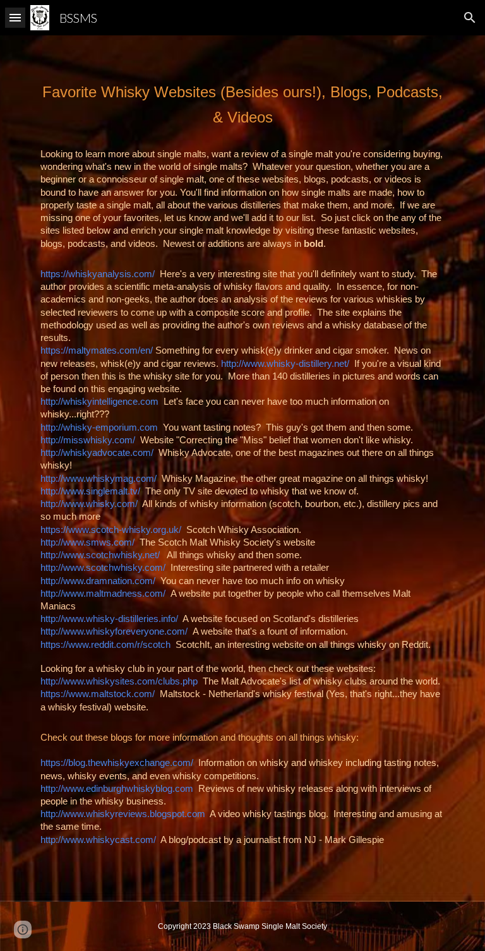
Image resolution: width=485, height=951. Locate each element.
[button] (15, 17)
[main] (242, 105)
